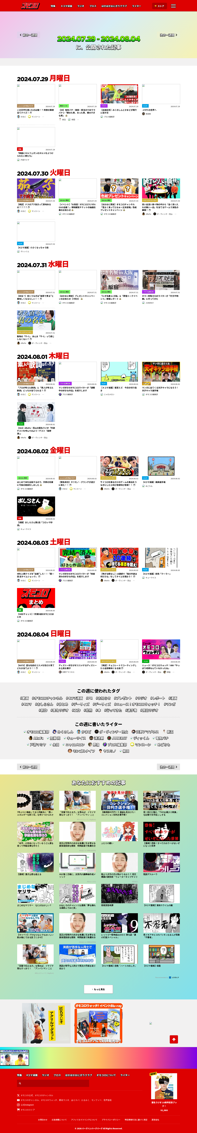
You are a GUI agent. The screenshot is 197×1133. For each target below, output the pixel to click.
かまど (23, 116)
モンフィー (96, 1099)
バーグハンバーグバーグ (92, 1128)
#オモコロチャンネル (47, 698)
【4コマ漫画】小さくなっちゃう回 (32, 247)
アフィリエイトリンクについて (84, 1119)
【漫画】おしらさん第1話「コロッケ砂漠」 (34, 524)
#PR (89, 698)
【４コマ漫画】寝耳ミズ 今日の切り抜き (118, 389)
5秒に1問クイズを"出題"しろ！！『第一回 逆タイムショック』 (35, 575)
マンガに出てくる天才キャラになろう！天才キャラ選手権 (160, 389)
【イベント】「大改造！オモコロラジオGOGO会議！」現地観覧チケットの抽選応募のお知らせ (77, 207)
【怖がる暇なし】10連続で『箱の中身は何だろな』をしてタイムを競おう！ (118, 575)
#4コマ (26, 704)
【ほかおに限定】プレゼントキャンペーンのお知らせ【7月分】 (77, 297)
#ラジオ (141, 698)
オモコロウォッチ (49, 1099)
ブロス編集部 (109, 116)
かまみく (85, 1099)
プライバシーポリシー (111, 1119)
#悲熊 (88, 710)
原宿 (168, 672)
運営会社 (155, 1119)
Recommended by (162, 977)
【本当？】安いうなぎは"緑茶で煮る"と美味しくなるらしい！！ (35, 297)
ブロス (92, 6)
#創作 (43, 710)
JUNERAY (150, 303)
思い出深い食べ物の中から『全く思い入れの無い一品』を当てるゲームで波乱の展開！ (160, 207)
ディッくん (25, 251)
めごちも (149, 486)
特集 (53, 6)
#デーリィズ (80, 704)
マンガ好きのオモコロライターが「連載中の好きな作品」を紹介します (77, 389)
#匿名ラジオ (60, 710)
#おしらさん (44, 704)
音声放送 (108, 1099)
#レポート (157, 698)
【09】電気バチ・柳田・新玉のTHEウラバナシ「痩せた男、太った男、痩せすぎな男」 (77, 112)
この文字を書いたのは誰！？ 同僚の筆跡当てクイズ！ (35, 111)
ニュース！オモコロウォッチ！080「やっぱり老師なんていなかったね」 (161, 667)
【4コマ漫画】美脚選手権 (153, 482)
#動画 (24, 698)
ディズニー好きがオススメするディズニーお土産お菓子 (78, 667)
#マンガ (170, 704)
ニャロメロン (109, 394)
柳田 (73, 119)
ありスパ (75, 1099)
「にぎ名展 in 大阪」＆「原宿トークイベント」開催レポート (118, 297)
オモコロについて (106, 1075)
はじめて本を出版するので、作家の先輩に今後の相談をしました (35, 483)
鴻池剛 (148, 113)
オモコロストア (28, 1109)
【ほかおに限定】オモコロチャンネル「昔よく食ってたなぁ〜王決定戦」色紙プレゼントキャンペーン (118, 207)
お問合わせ (42, 1119)
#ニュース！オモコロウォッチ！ (137, 704)
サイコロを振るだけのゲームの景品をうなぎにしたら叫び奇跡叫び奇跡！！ (118, 483)
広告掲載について (59, 1119)
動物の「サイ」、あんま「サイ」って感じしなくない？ (35, 338)
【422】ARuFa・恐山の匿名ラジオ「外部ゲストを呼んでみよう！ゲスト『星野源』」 (36, 430)
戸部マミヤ (25, 160)
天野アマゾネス (68, 672)
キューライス (26, 529)
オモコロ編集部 (68, 214)
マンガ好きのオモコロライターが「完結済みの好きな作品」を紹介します (77, 575)
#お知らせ (103, 698)
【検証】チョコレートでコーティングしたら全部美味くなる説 (118, 667)
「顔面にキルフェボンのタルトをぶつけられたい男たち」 (35, 154)
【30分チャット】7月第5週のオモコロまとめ (35, 615)
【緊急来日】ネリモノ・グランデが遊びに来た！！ (77, 483)
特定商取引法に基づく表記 (136, 1119)
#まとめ (62, 704)
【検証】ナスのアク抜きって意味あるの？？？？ (34, 206)
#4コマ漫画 (74, 698)
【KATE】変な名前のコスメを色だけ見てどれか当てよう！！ (35, 667)
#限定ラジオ (149, 710)
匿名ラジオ (64, 1099)
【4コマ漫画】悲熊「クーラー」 (156, 573)
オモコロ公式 (27, 1095)
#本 (98, 710)
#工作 (76, 710)
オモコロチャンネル (44, 1095)
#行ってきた (113, 710)
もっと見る (99, 989)
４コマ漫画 (66, 6)
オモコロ (30, 6)
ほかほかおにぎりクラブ (114, 6)
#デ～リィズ (102, 704)
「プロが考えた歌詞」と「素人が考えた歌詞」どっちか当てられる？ (35, 389)
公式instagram (27, 1104)
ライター (136, 6)
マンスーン (36, 116)
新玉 (64, 119)
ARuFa (148, 214)
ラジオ (80, 6)
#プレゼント (123, 698)
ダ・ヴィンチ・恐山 (164, 214)
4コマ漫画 (31, 1075)
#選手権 (131, 710)
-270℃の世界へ (149, 109)
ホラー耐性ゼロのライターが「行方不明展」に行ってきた (160, 297)
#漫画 (173, 698)
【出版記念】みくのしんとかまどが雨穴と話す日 (118, 111)
